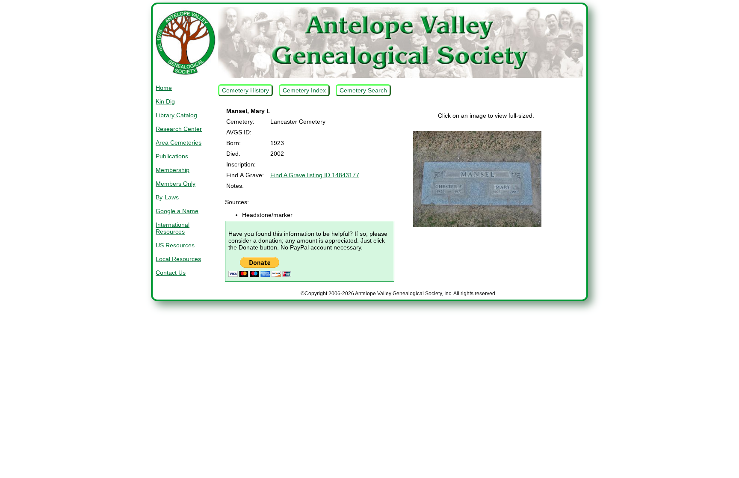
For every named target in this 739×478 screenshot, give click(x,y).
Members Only (175, 183)
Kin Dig (165, 101)
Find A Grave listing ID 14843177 (314, 175)
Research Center (179, 128)
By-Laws (167, 197)
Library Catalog (176, 115)
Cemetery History (245, 90)
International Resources (172, 228)
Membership (172, 169)
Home (164, 87)
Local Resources (178, 258)
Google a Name (177, 211)
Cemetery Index (304, 90)
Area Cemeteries (178, 142)
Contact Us (171, 272)
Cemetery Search (363, 90)
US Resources (175, 245)
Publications (172, 156)
